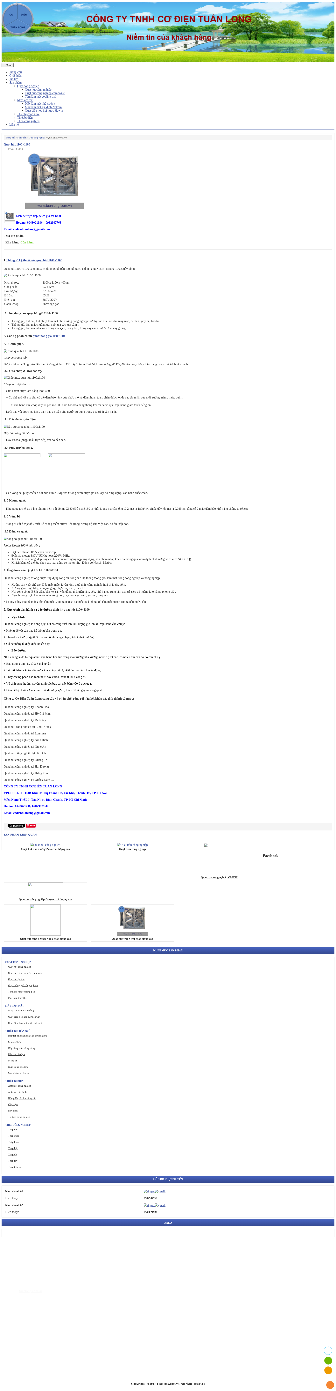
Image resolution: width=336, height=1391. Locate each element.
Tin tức (13, 79)
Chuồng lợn (14, 1041)
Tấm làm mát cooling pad (40, 96)
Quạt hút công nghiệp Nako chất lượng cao (45, 938)
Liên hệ (14, 124)
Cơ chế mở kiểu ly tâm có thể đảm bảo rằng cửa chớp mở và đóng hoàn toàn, (56, 397)
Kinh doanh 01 (14, 1191)
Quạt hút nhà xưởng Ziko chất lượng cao (45, 849)
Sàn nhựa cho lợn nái (19, 1073)
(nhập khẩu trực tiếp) (34, 440)
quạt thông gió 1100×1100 (49, 336)
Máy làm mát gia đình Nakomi (43, 107)
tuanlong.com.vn (30, 1291)
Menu (8, 65)
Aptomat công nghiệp (19, 1085)
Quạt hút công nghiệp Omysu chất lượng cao (45, 899)
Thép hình (13, 1142)
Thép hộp (13, 1148)
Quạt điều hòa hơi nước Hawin (44, 110)
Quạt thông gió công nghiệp (23, 985)
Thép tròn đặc (15, 1166)
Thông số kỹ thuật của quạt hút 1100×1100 (34, 260)
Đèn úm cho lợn (16, 1054)
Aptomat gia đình (17, 1091)
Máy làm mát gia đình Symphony (38, 1328)
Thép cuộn (13, 1135)
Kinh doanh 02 (14, 1205)
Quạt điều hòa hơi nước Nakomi (25, 1023)
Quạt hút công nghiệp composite (45, 93)
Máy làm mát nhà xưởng (40, 103)
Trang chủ (15, 72)
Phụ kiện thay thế (17, 997)
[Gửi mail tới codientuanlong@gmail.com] (167, 1191)
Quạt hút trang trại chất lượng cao (132, 938)
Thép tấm (13, 1129)
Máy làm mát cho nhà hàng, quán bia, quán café (47, 1334)
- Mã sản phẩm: (14, 235)
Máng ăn (13, 1060)
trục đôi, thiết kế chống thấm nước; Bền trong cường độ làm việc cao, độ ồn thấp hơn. (76, 523)
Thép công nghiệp (28, 121)
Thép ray (13, 1160)
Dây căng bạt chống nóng (21, 1048)
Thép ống (13, 1154)
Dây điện (13, 1110)
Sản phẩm (15, 82)
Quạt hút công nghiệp (38, 89)
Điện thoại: (12, 1198)
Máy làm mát (25, 100)
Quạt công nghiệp (28, 86)
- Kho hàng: (11, 242)
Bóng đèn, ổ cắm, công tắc (22, 1098)
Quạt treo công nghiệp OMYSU (219, 877)
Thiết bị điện (25, 117)
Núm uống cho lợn (18, 1066)
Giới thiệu (15, 75)
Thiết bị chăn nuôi (28, 114)
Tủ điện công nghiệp (19, 1116)
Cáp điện (13, 1104)
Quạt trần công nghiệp (132, 849)
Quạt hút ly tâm (16, 979)
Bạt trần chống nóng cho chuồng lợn (27, 1035)
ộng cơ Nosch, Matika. (98, 562)
